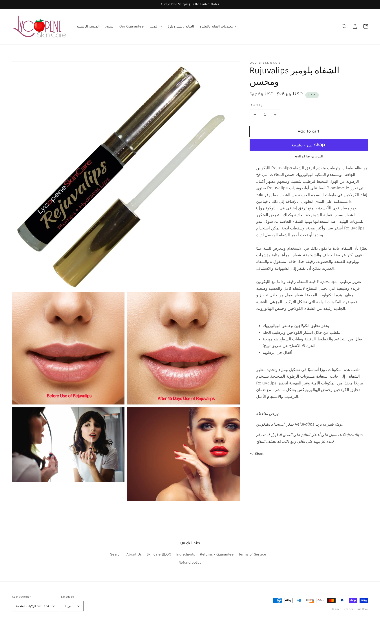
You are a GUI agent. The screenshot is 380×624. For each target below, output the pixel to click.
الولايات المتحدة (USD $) (32, 606)
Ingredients (185, 554)
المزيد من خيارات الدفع (309, 156)
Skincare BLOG (159, 554)
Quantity (256, 105)
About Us (134, 554)
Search (116, 554)
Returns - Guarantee (217, 554)
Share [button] (260, 454)
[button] (344, 26)
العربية (69, 606)
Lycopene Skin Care (355, 609)
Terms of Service (252, 554)
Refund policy (190, 563)
